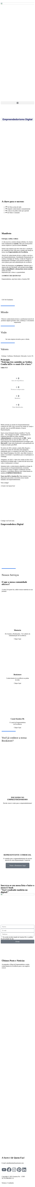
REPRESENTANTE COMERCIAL (17, 855)
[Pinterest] (19, 1169)
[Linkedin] (24, 1169)
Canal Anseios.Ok (17, 719)
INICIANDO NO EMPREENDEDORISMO (17, 798)
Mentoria (17, 630)
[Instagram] (14, 1169)
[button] (17, 102)
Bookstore (17, 675)
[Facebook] (9, 1169)
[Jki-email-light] (29, 1169)
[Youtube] (4, 1169)
